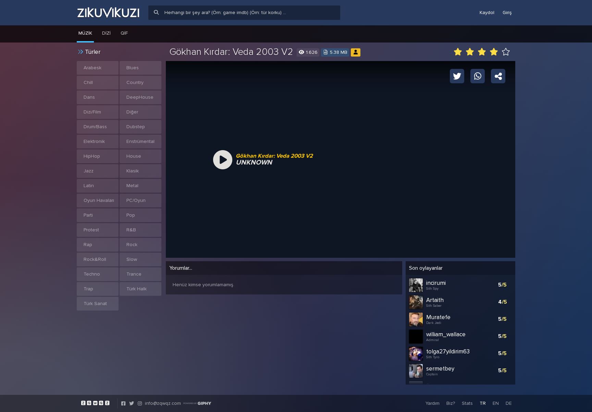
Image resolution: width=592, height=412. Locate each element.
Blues (132, 68)
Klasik (132, 171)
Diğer (132, 112)
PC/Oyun (136, 200)
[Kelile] (356, 52)
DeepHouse (139, 97)
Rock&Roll (95, 259)
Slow (131, 259)
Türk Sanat (95, 303)
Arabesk (92, 68)
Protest (91, 230)
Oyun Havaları (99, 200)
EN (496, 403)
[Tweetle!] (457, 75)
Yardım (433, 403)
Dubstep (135, 127)
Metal (132, 186)
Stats (467, 403)
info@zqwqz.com (163, 403)
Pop (130, 215)
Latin (89, 186)
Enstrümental (140, 141)
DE (509, 403)
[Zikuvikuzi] (108, 12)
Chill (88, 82)
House (133, 156)
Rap (88, 244)
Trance (133, 274)
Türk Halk (136, 289)
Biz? (450, 403)
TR (483, 403)
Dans (89, 97)
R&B (131, 230)
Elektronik (94, 141)
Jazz (89, 171)
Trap (88, 289)
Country (135, 82)
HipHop (92, 156)
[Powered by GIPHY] (197, 403)
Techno (92, 274)
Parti (88, 215)
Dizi (106, 33)
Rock (131, 244)
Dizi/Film (92, 112)
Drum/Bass (95, 127)
